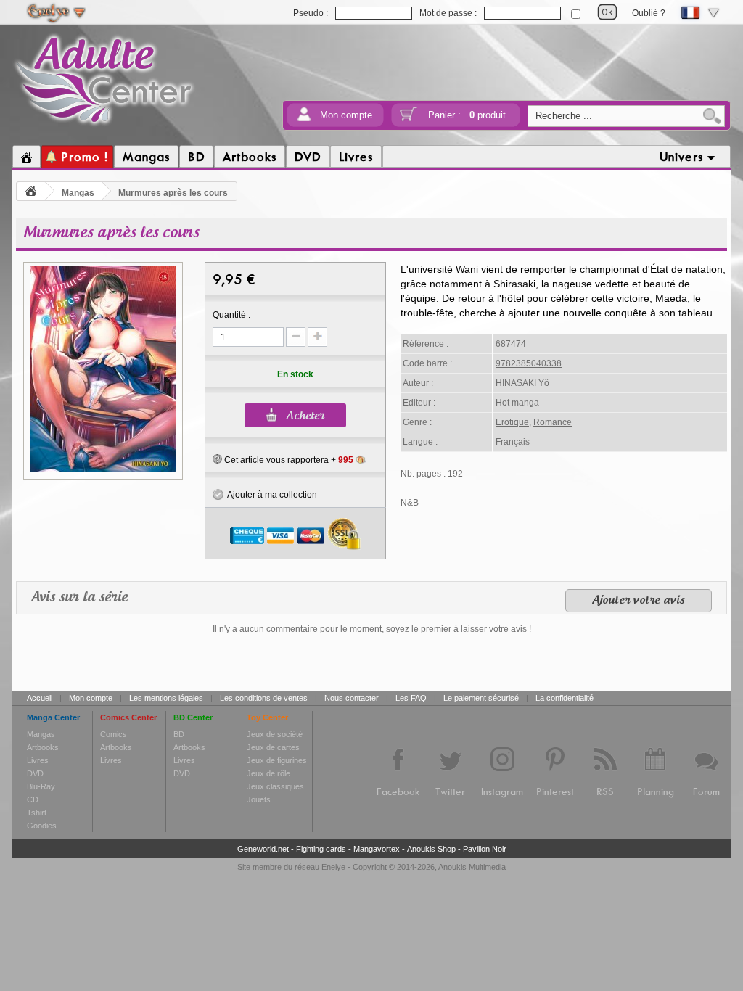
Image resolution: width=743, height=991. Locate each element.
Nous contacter (351, 698)
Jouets (259, 799)
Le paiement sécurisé (481, 698)
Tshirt (36, 812)
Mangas (78, 193)
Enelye (333, 867)
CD (32, 799)
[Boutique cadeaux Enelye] (217, 459)
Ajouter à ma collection (270, 495)
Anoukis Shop (431, 848)
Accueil (39, 698)
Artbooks (43, 747)
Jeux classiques (275, 786)
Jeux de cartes (273, 747)
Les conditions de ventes (264, 698)
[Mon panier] (408, 118)
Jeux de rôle (268, 773)
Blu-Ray (41, 786)
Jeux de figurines (277, 760)
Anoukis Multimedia (472, 867)
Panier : (467, 115)
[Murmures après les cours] (103, 470)
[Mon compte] (304, 118)
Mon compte (346, 115)
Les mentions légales (166, 698)
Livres (38, 760)
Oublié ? (648, 13)
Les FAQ (411, 698)
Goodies (42, 825)
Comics (113, 734)
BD (178, 734)
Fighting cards (321, 848)
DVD (35, 773)
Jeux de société (275, 734)
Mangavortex (376, 848)
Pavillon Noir (484, 848)
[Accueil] (26, 157)
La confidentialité (564, 698)
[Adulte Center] (104, 125)
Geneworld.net (263, 848)
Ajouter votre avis (638, 601)
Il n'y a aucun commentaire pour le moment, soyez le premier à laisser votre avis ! (372, 629)
